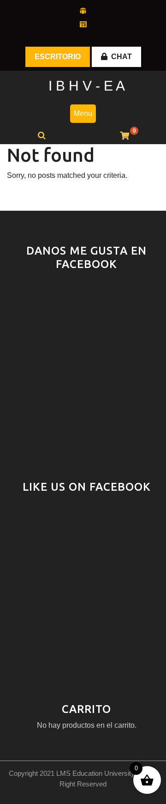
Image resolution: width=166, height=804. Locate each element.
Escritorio (58, 57)
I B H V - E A (86, 85)
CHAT (121, 57)
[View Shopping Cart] (124, 136)
